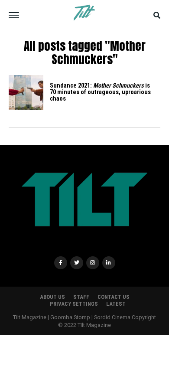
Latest (116, 304)
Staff (81, 297)
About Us (52, 297)
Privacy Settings (74, 304)
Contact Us (114, 297)
